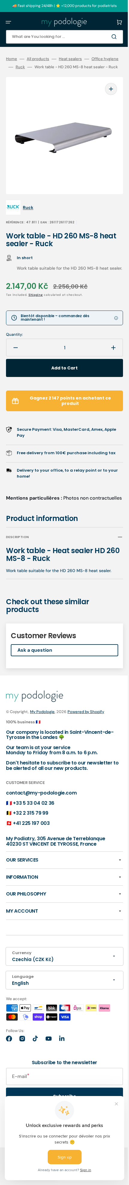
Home (11, 59)
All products (38, 59)
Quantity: (14, 340)
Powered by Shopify (86, 729)
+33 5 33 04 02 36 (33, 820)
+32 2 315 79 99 (30, 830)
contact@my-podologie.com (41, 810)
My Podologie (42, 729)
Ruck (47, 67)
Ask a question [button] (34, 668)
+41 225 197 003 (31, 840)
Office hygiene (19, 67)
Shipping (35, 300)
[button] (8, 22)
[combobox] (60, 37)
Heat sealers (70, 59)
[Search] (106, 36)
